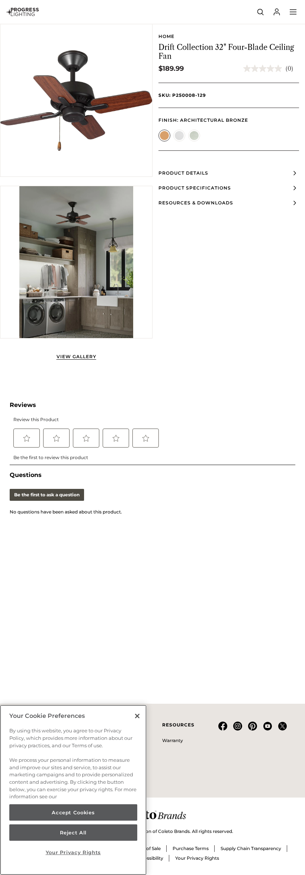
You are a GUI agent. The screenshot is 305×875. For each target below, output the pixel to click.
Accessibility (149, 858)
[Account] (277, 12)
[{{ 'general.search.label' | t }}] (260, 12)
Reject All (73, 833)
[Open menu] (293, 12)
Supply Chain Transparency (251, 848)
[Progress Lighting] (22, 11)
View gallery (76, 356)
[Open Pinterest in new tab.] (252, 729)
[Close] (137, 716)
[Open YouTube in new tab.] (267, 729)
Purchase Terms (191, 848)
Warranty (172, 740)
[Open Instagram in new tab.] (237, 729)
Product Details (183, 173)
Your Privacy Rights (197, 858)
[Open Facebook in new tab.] (222, 729)
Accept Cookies (73, 812)
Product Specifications (194, 188)
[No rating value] (264, 68)
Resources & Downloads (195, 203)
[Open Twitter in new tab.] (282, 729)
